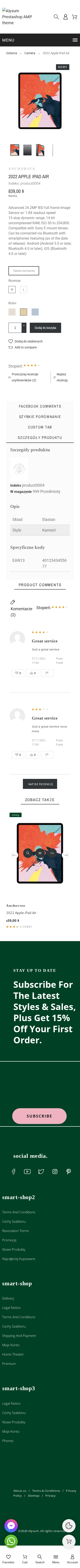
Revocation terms (15, 1230)
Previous (14, 855)
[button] (40, 40)
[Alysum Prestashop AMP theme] (20, 17)
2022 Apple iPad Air (21, 912)
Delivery (8, 1298)
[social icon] (13, 1171)
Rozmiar (14, 280)
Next (65, 855)
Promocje (9, 1240)
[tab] (40, 437)
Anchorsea (22, 168)
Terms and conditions (18, 1212)
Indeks (16, 485)
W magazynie (21, 492)
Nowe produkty (13, 1249)
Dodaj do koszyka (45, 327)
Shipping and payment (19, 1335)
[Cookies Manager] (69, 1525)
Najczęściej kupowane (18, 1258)
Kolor (12, 303)
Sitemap (34, 1496)
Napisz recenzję (40, 784)
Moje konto (11, 1345)
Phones (8, 1440)
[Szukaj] (56, 16)
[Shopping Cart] (69, 1541)
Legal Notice (11, 1307)
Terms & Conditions (46, 1491)
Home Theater (13, 1354)
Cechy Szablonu (14, 1221)
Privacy (50, 1496)
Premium (9, 1363)
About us (19, 1491)
